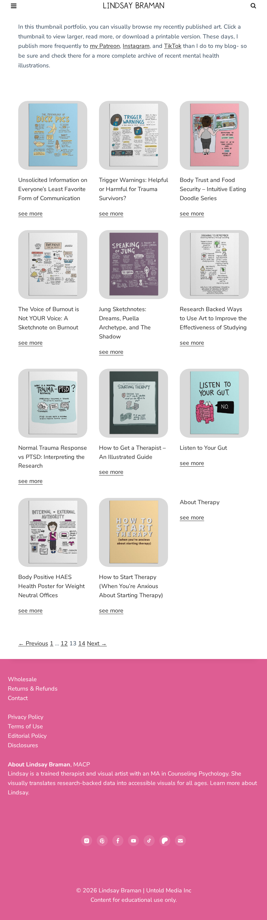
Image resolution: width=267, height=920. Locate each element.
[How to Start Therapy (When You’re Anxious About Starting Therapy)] (133, 532)
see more (30, 213)
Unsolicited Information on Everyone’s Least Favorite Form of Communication (52, 189)
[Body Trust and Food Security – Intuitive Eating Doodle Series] (214, 135)
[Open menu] (14, 6)
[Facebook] (117, 840)
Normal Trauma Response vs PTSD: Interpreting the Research (52, 457)
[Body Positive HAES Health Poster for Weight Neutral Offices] (52, 532)
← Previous (33, 643)
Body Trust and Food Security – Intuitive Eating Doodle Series (213, 189)
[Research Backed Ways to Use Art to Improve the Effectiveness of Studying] (214, 264)
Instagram (136, 46)
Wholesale (22, 679)
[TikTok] (149, 840)
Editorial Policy (27, 736)
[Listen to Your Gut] (214, 403)
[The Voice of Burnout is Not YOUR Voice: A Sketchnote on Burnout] (52, 264)
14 (81, 643)
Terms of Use (25, 726)
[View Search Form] (253, 6)
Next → (97, 643)
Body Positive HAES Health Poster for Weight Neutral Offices (51, 586)
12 (64, 643)
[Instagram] (86, 840)
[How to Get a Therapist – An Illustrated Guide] (133, 403)
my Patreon (105, 46)
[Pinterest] (102, 840)
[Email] (180, 840)
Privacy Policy (25, 717)
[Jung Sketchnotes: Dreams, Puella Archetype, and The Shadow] (133, 264)
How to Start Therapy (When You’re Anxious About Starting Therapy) (131, 586)
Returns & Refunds (33, 689)
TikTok (172, 46)
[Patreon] (164, 840)
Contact (18, 698)
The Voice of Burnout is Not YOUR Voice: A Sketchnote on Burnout (48, 318)
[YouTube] (133, 840)
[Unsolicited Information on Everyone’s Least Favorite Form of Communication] (52, 135)
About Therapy (199, 502)
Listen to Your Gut (203, 448)
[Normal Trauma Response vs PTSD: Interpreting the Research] (52, 403)
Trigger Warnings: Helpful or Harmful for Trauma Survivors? (133, 189)
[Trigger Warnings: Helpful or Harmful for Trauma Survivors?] (133, 135)
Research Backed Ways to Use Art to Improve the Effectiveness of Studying (213, 318)
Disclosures (23, 745)
